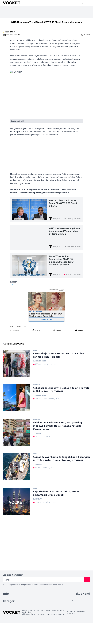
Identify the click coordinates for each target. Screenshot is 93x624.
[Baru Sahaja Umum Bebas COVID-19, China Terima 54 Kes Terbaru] (16, 363)
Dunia (12, 32)
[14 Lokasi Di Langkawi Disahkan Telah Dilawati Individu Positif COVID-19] (16, 397)
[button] (87, 3)
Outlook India (16, 285)
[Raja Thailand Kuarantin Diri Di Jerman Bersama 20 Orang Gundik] (16, 501)
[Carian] (81, 3)
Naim (39, 433)
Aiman (39, 464)
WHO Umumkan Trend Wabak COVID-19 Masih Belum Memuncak (46, 22)
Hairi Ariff (87, 35)
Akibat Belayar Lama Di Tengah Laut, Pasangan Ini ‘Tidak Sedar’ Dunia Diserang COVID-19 (61, 458)
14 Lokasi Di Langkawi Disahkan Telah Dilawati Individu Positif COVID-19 (61, 389)
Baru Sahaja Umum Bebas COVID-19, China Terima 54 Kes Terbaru (58, 355)
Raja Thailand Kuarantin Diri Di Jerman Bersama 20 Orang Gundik (56, 493)
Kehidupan (36, 384)
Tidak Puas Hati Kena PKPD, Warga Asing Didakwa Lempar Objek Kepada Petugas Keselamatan (57, 426)
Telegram (25, 584)
